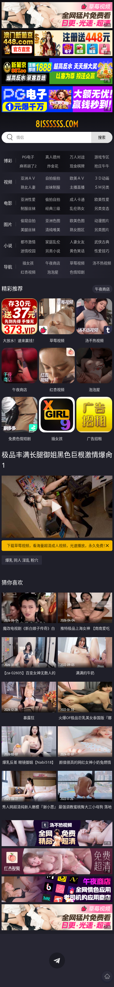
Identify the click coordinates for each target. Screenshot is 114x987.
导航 (8, 267)
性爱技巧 (101, 250)
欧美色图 (77, 220)
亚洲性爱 (28, 199)
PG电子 (28, 156)
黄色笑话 (77, 250)
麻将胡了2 (28, 165)
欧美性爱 (101, 199)
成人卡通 (77, 199)
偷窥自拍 (28, 220)
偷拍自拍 (52, 199)
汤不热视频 (102, 263)
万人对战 (77, 156)
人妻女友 (77, 241)
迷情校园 (28, 250)
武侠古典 (101, 241)
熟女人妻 (28, 187)
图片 (8, 224)
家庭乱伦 (52, 241)
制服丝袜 (28, 208)
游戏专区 (101, 156)
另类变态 (101, 208)
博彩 (8, 161)
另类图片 (101, 229)
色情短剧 (77, 272)
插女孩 (28, 263)
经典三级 (52, 208)
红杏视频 (28, 272)
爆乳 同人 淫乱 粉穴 (21, 560)
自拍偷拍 (52, 178)
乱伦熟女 (77, 208)
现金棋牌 (77, 165)
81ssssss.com (57, 124)
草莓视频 (77, 263)
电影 (8, 203)
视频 (8, 182)
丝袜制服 (52, 187)
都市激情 (28, 241)
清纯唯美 (52, 229)
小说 (8, 246)
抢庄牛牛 (101, 165)
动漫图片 (101, 220)
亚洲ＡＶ (28, 178)
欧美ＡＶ (77, 178)
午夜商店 (52, 263)
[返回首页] (107, 976)
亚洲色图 (52, 220)
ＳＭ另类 (101, 187)
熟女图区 (77, 229)
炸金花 (52, 165)
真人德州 (52, 156)
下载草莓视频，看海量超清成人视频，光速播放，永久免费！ (57, 545)
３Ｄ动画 (101, 178)
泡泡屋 (52, 272)
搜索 (102, 137)
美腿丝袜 (28, 229)
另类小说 (52, 250)
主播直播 (77, 187)
